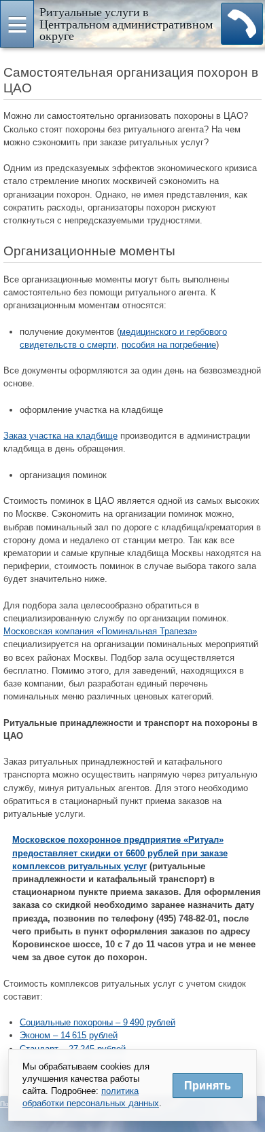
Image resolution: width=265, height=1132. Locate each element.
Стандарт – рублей (73, 1049)
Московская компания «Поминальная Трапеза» (100, 631)
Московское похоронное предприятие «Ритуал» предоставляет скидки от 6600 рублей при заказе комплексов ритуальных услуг (120, 853)
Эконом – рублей (69, 1035)
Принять (207, 1085)
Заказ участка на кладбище (60, 436)
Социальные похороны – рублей (97, 1022)
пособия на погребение (169, 345)
